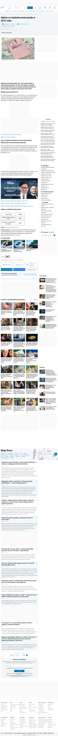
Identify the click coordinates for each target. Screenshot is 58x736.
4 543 (24, 655)
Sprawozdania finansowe (42, 712)
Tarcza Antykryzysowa (5, 457)
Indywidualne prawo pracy (15, 704)
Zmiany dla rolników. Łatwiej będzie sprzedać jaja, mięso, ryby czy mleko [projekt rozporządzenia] (48, 144)
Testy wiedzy (12, 728)
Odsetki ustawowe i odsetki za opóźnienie (47, 205)
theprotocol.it (50, 726)
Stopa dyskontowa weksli (46, 224)
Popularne (43, 121)
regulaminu (19, 668)
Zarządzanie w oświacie (14, 724)
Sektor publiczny (21, 10)
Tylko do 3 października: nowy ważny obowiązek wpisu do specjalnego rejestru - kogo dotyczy (48, 160)
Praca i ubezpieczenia (25, 454)
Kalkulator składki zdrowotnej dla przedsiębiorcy (47, 168)
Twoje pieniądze (32, 10)
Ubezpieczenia (13, 707)
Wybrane (53, 121)
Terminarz (45, 232)
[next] (27, 655)
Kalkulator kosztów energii (46, 177)
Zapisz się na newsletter (32, 264)
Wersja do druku (7, 264)
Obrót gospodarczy (4, 707)
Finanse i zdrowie (32, 711)
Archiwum (49, 720)
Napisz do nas (20, 264)
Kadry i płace (3, 724)
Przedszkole (12, 719)
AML (39, 713)
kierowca (26, 95)
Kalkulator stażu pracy (33, 724)
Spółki (16, 453)
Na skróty (50, 717)
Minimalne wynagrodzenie (43, 720)
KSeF (52, 10)
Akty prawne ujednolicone (24, 726)
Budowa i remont (51, 708)
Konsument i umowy (23, 707)
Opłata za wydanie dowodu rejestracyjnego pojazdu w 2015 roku (17, 206)
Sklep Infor (21, 711)
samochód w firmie (11, 260)
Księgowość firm (4, 702)
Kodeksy (21, 727)
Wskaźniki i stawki (42, 717)
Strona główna (3, 14)
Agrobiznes (12, 456)
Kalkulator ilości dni (45, 187)
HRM (11, 711)
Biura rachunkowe (42, 702)
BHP (11, 709)
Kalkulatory (46, 165)
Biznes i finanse (32, 704)
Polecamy (42, 367)
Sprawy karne (22, 705)
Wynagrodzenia (13, 705)
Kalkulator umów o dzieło (46, 175)
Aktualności (3, 453)
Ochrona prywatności (8, 733)
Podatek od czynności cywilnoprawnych (45, 218)
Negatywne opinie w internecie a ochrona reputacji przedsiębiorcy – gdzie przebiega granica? (47, 127)
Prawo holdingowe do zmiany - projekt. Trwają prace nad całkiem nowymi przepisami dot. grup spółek (48, 147)
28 (50, 235)
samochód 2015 (20, 260)
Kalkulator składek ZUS (46, 180)
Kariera (34, 733)
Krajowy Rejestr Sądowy (46, 200)
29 (52, 235)
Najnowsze (48, 121)
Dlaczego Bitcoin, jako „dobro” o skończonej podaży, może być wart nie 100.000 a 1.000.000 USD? (48, 137)
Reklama (45, 733)
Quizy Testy (43, 226)
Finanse (24, 453)
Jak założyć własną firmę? (11, 227)
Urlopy (11, 708)
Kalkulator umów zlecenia (46, 174)
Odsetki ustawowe (41, 724)
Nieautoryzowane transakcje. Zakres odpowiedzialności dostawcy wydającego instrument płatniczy (48, 124)
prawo (15, 95)
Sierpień (52, 232)
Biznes (15, 10)
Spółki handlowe (44, 195)
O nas (2, 733)
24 (42, 235)
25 (44, 235)
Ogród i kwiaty (50, 709)
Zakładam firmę (10, 453)
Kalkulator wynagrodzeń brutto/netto (48, 172)
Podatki (6, 456)
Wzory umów (50, 723)
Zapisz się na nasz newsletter (8, 137)
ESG (12, 457)
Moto (37, 10)
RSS (37, 733)
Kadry (12, 10)
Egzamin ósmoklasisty (14, 727)
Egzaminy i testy (13, 723)
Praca (21, 709)
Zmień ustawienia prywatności (20, 733)
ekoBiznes (18, 456)
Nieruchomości (42, 10)
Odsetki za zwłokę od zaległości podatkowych (47, 208)
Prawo (26, 10)
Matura (11, 726)
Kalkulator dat (44, 189)
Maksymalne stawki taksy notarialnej (46, 222)
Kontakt (41, 733)
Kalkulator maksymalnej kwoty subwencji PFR (47, 185)
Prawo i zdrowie (22, 712)
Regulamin (30, 733)
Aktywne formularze (48, 191)
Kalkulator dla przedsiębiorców (47, 170)
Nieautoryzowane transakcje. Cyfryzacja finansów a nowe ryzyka (48, 134)
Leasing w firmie (4, 454)
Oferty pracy (50, 727)
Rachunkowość (3, 705)
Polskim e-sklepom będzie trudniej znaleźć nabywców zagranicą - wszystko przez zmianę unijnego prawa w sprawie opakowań (47, 131)
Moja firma (9, 14)
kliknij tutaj (25, 676)
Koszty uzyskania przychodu (46, 214)
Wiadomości (50, 704)
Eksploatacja (22, 14)
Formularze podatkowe (52, 724)
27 (48, 235)
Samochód (17, 14)
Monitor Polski (22, 720)
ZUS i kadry (3, 708)
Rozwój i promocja (4, 723)
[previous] (11, 655)
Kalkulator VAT (44, 182)
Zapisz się (19, 670)
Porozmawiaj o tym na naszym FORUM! (11, 134)
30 (54, 235)
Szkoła (11, 720)
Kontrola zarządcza (45, 198)
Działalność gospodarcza (46, 193)
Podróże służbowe (41, 723)
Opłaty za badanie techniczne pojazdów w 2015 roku (14, 203)
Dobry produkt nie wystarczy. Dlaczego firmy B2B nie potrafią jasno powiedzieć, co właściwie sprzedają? (47, 157)
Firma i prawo (43, 276)
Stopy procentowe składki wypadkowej (46, 211)
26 (46, 235)
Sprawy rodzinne (23, 704)
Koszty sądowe (44, 196)
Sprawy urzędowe (23, 708)
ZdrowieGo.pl (50, 719)
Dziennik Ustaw (22, 719)
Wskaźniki (45, 202)
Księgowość (7, 10)
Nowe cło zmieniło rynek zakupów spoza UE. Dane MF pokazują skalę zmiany (48, 140)
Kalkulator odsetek (32, 723)
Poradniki (23, 456)
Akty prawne (22, 717)
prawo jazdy (3, 260)
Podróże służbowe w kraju (46, 215)
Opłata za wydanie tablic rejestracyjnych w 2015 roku (14, 201)
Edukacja (47, 10)
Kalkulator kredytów (45, 179)
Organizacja (3, 719)
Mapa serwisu (51, 733)
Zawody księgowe (4, 709)
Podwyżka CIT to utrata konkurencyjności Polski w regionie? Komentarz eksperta (48, 150)
